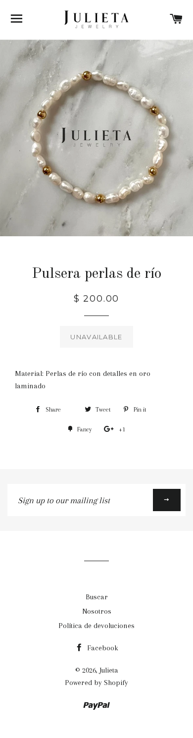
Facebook (101, 647)
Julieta (108, 670)
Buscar (97, 596)
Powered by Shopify (96, 682)
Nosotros (96, 611)
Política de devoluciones (96, 625)
